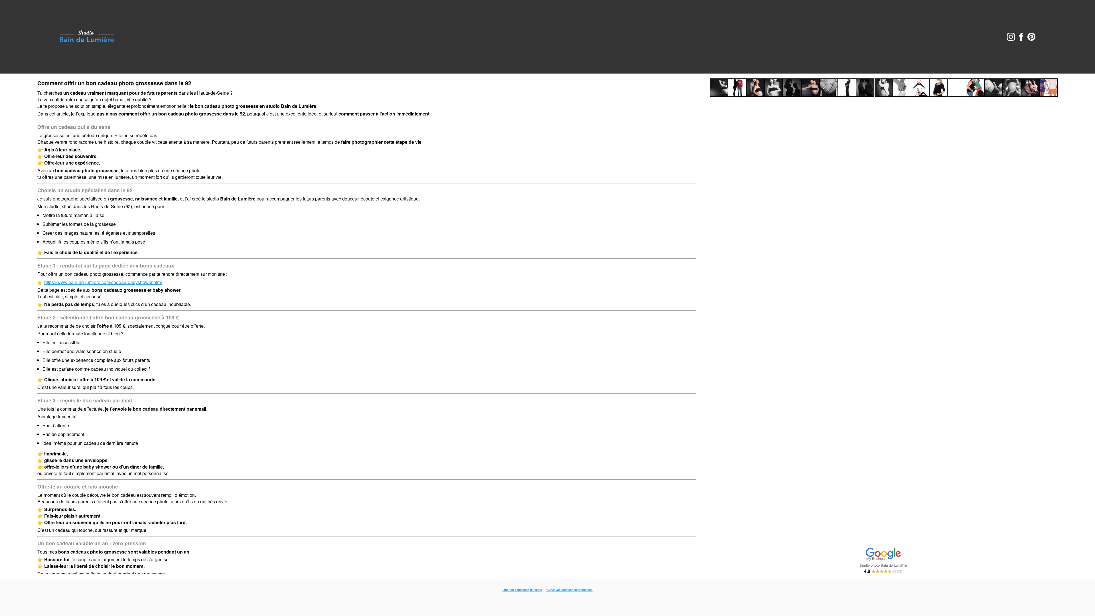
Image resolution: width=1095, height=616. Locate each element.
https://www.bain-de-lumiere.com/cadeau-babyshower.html (103, 282)
